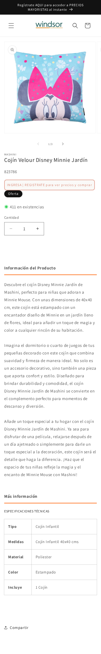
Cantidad (11, 217)
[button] (11, 25)
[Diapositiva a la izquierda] (38, 144)
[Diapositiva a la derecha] (63, 144)
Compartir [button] (19, 627)
